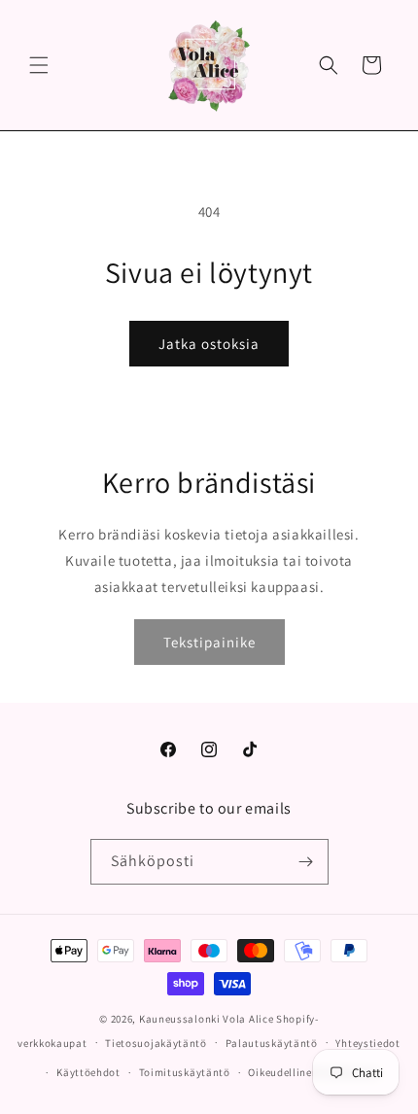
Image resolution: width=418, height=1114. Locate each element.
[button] (38, 65)
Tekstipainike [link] (209, 642)
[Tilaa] (306, 862)
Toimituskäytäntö (184, 1072)
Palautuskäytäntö (272, 1043)
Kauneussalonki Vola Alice (206, 1019)
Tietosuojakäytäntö (156, 1043)
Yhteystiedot (367, 1043)
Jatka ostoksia (209, 343)
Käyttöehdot (88, 1072)
